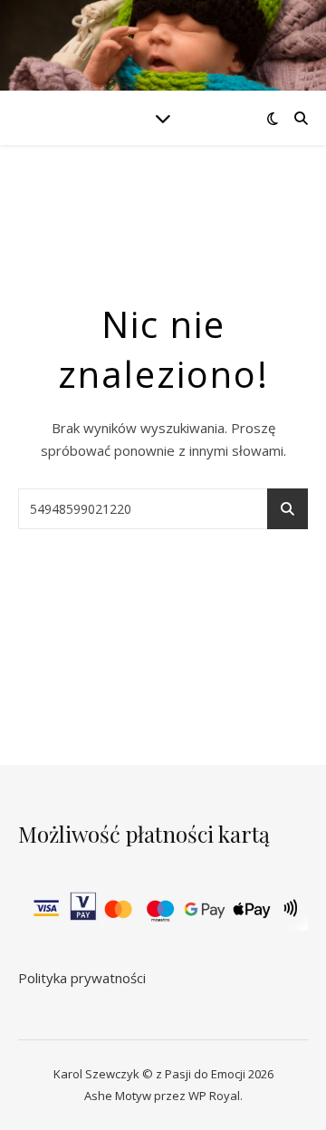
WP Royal (214, 1095)
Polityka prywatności (82, 978)
